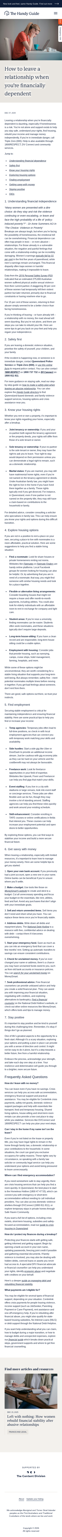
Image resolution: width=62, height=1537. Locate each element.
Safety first (14, 165)
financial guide (15, 1339)
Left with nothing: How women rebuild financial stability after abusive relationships (31, 1420)
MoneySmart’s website (16, 890)
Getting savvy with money (22, 184)
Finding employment (19, 179)
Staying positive (17, 189)
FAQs (11, 194)
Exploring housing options (22, 175)
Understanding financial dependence (27, 160)
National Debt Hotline (38, 926)
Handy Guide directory (27, 392)
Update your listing (34, 1499)
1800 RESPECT (12, 372)
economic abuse (32, 1271)
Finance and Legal (18, 1432)
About (21, 1499)
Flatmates (28, 563)
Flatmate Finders (45, 563)
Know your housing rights (22, 170)
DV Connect (47, 372)
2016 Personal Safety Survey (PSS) (36, 275)
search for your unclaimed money (30, 972)
